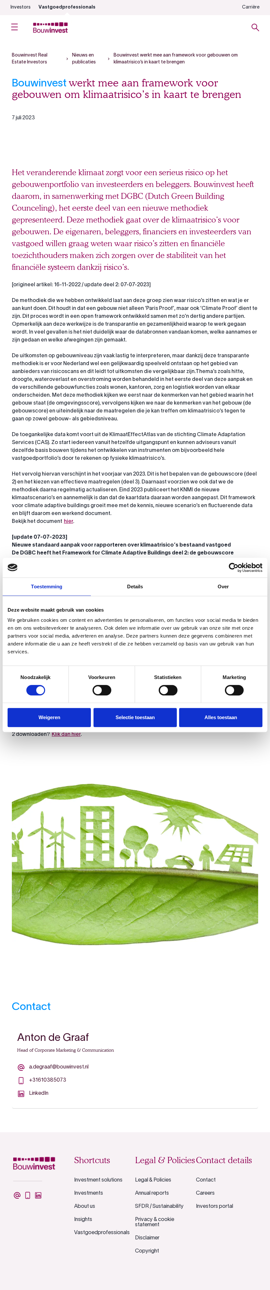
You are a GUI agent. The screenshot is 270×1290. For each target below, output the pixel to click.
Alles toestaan (220, 717)
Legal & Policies (153, 1180)
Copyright (147, 1251)
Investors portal (214, 1206)
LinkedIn (38, 1093)
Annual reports (152, 1193)
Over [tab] (223, 586)
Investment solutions (98, 1180)
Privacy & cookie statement (154, 1222)
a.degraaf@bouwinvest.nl (59, 1067)
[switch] (102, 690)
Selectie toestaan (135, 717)
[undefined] (17, 1195)
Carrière (250, 7)
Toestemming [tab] (46, 586)
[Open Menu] (14, 28)
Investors (21, 7)
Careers (205, 1193)
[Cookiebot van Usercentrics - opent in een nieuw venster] (233, 568)
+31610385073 (47, 1080)
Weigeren (49, 717)
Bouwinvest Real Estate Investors (29, 58)
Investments (88, 1193)
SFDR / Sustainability (159, 1206)
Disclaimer (147, 1238)
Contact (206, 1180)
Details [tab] (135, 586)
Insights (83, 1219)
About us (84, 1206)
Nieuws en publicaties (84, 58)
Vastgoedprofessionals (67, 7)
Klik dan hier (66, 734)
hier (68, 521)
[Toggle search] (255, 28)
